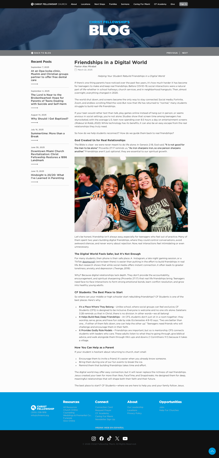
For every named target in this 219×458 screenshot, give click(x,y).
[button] (74, 4)
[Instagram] (94, 438)
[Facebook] (101, 438)
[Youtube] (125, 438)
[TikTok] (109, 438)
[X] (117, 438)
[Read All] (35, 84)
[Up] (212, 451)
